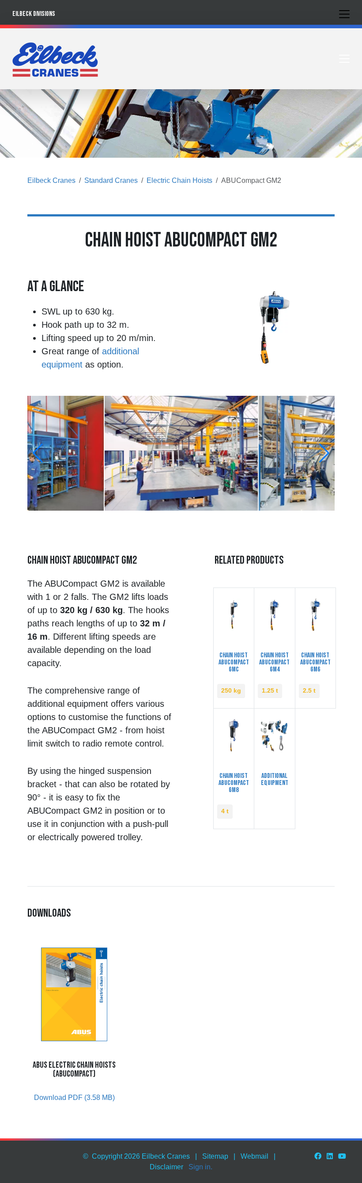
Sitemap (215, 1156)
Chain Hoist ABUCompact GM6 (315, 662)
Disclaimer (166, 1167)
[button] (38, 453)
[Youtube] (342, 1156)
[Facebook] (317, 1156)
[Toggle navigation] (344, 14)
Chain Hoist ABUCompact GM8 (234, 783)
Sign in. (200, 1167)
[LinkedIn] (330, 1156)
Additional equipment (274, 779)
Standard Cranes (111, 180)
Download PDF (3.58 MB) (74, 1097)
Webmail (254, 1156)
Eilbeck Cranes (51, 180)
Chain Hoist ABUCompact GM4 (274, 662)
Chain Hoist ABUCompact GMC (234, 662)
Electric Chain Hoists (179, 180)
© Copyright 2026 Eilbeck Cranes (136, 1156)
